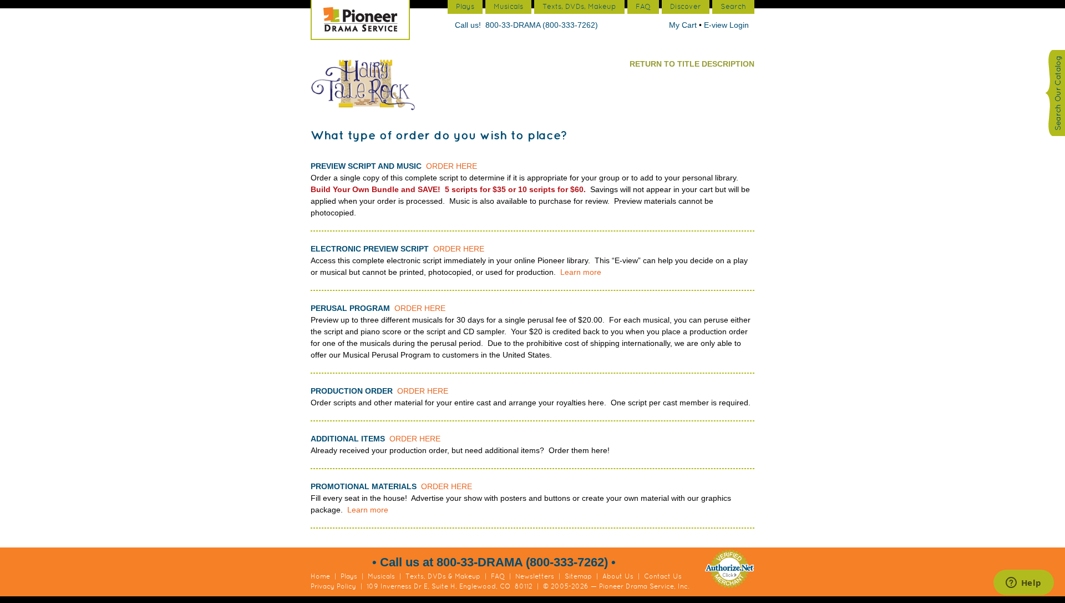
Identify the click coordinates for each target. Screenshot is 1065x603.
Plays (349, 576)
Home (320, 576)
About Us (617, 576)
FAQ (498, 576)
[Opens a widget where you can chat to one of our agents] (1023, 583)
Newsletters (534, 576)
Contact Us (663, 576)
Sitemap (578, 576)
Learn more (580, 272)
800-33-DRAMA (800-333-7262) (541, 25)
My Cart (684, 25)
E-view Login (726, 25)
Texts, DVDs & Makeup (442, 576)
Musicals (381, 576)
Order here (451, 166)
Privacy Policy (333, 586)
